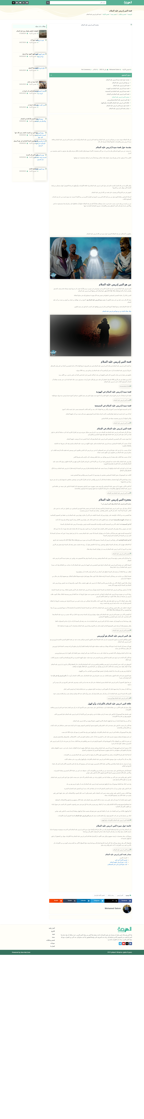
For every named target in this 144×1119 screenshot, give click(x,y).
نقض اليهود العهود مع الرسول (30, 54)
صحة (53, 937)
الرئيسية (130, 14)
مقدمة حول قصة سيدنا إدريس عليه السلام (117, 79)
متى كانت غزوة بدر (33, 105)
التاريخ (53, 931)
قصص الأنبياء (106, 14)
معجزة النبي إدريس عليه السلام (120, 97)
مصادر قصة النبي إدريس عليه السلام (119, 108)
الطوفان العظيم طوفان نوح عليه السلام (27, 31)
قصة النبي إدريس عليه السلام (121, 85)
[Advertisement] (90, 127)
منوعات (52, 943)
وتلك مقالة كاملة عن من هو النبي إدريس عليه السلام (116, 311)
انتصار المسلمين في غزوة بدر (30, 91)
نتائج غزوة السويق (33, 68)
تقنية (53, 934)
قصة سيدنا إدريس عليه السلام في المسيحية (117, 91)
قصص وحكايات (122, 14)
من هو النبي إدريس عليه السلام (120, 82)
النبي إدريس (120, 895)
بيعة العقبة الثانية (33, 168)
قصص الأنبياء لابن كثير (121, 860)
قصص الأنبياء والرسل (99, 895)
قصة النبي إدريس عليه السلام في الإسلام (118, 94)
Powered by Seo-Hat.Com (21, 952)
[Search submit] (48, 2)
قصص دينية (114, 14)
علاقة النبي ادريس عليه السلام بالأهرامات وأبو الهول (115, 103)
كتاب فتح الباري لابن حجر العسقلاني (117, 864)
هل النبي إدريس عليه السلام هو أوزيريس (118, 100)
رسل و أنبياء (111, 895)
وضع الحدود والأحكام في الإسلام (29, 118)
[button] (13, 2)
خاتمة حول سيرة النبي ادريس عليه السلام (117, 105)
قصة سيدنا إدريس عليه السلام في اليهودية (117, 88)
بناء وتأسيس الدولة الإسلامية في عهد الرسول (26, 141)
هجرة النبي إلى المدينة (32, 155)
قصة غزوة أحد (34, 40)
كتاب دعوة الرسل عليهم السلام (118, 862)
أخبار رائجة (52, 928)
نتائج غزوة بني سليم (33, 81)
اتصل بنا (52, 946)
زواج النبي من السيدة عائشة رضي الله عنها (26, 132)
